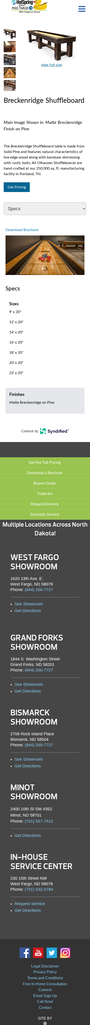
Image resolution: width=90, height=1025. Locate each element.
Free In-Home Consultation (45, 984)
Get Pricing (17, 187)
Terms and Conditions (45, 978)
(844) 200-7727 (39, 589)
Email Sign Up (45, 996)
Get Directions (28, 610)
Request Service (30, 903)
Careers (45, 990)
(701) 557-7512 (39, 821)
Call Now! (45, 1002)
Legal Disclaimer (45, 966)
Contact (45, 1008)
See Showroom (29, 604)
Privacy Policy (45, 972)
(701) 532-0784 (39, 889)
